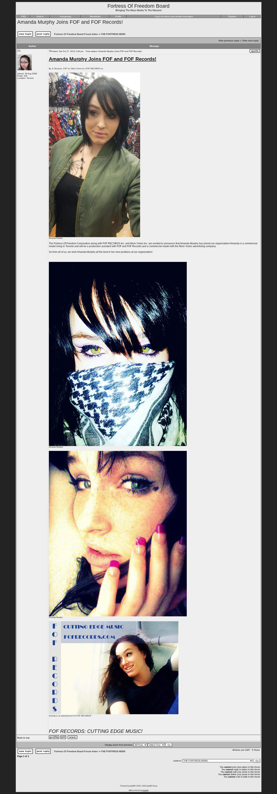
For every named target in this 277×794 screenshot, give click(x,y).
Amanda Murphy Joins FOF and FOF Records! (70, 22)
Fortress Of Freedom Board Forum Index (76, 34)
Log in (252, 16)
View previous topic (228, 40)
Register (232, 16)
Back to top (23, 738)
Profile (118, 16)
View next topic (250, 40)
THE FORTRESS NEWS (113, 34)
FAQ (23, 16)
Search (40, 16)
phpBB (132, 786)
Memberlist (95, 16)
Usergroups (65, 16)
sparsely (145, 790)
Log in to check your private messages (174, 16)
